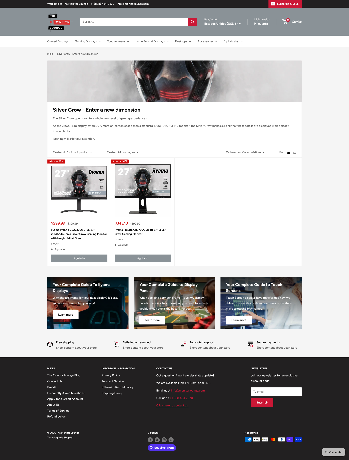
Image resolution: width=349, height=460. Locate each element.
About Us (53, 404)
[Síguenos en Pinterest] (171, 439)
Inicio (50, 53)
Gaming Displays (86, 41)
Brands (51, 387)
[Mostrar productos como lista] (294, 152)
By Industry (231, 41)
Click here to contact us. (172, 405)
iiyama (55, 243)
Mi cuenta (261, 23)
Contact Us (54, 381)
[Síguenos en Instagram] (164, 439)
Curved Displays (58, 41)
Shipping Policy (112, 393)
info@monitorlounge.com (188, 390)
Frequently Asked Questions (65, 393)
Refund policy (56, 416)
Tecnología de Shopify (60, 437)
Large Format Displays (150, 41)
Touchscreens (116, 41)
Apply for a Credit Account (65, 399)
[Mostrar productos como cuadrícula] (288, 152)
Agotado (79, 258)
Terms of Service (58, 410)
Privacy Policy (111, 375)
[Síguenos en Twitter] (157, 439)
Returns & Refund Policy (117, 387)
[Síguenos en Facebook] (150, 439)
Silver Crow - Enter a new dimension (77, 53)
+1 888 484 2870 (181, 398)
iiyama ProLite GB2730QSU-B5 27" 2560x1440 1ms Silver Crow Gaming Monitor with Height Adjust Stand (79, 234)
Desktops (181, 41)
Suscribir (262, 402)
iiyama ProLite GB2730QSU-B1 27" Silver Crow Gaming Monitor (140, 232)
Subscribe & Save (287, 3)
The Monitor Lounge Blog (63, 375)
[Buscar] (192, 22)
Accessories (205, 41)
